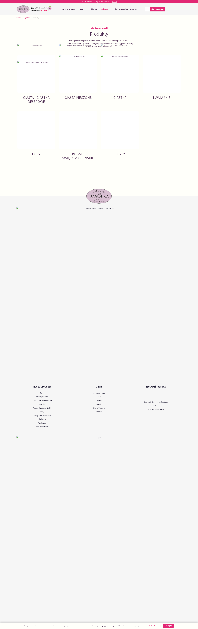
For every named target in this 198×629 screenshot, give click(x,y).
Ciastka (42, 404)
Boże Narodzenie (42, 427)
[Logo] (23, 9)
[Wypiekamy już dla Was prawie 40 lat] (42, 9)
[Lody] (36, 138)
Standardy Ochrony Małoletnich (156, 402)
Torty (42, 393)
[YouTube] (170, 9)
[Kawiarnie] (162, 82)
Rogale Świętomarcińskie (42, 408)
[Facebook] (174, 9)
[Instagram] (179, 9)
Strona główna (99, 393)
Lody (42, 412)
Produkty (99, 404)
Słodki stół (42, 419)
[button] (85, 9)
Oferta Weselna (99, 408)
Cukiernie (99, 400)
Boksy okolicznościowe (42, 415)
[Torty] (120, 138)
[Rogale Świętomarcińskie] (78, 138)
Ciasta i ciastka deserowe (42, 400)
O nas (99, 397)
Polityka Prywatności (156, 409)
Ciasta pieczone (42, 397)
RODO (155, 405)
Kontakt (99, 412)
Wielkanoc (42, 423)
